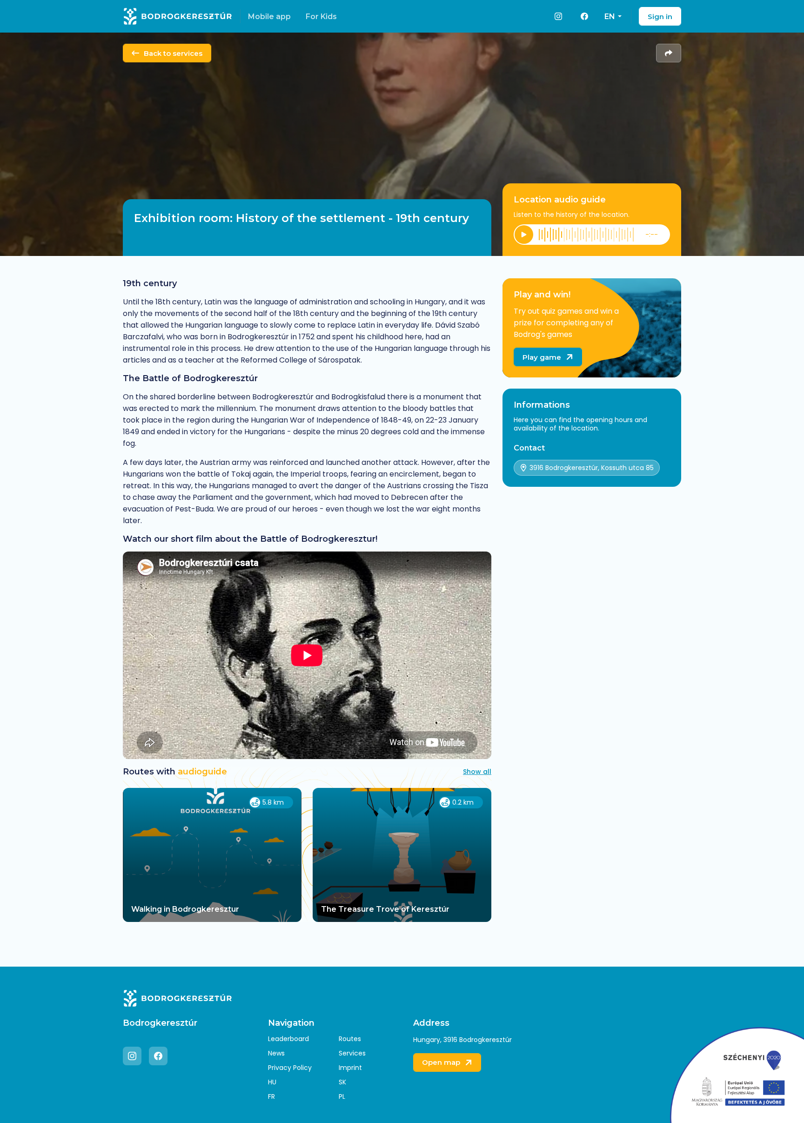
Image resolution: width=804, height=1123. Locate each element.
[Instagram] (558, 16)
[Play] (524, 234)
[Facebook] (584, 16)
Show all (477, 771)
